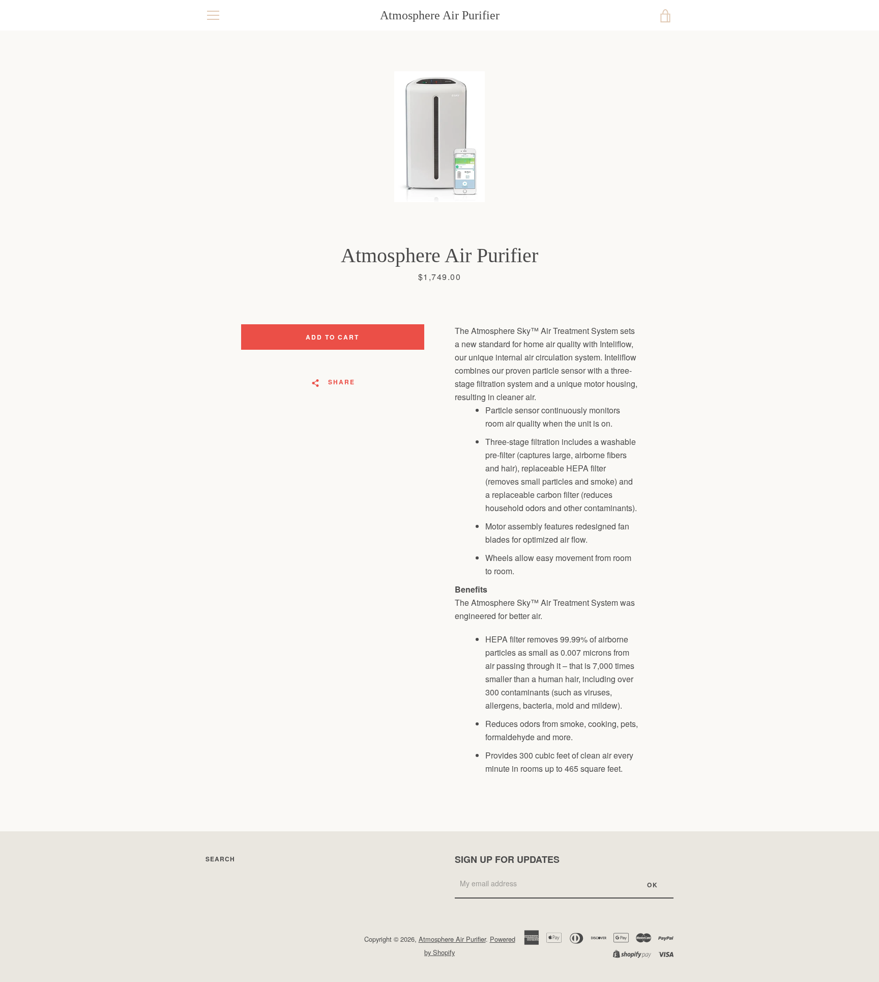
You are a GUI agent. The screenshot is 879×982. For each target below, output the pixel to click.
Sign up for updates (507, 859)
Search (220, 858)
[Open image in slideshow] (439, 136)
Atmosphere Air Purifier (440, 15)
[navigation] (213, 15)
